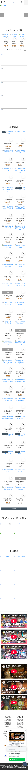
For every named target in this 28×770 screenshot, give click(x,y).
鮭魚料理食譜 (20, 720)
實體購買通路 (8, 724)
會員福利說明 (8, 723)
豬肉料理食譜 (20, 722)
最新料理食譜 (20, 719)
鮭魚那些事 (20, 727)
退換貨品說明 (8, 722)
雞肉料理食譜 (20, 723)
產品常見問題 (8, 719)
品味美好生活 (20, 726)
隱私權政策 (7, 726)
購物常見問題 (8, 720)
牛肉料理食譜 (20, 724)
